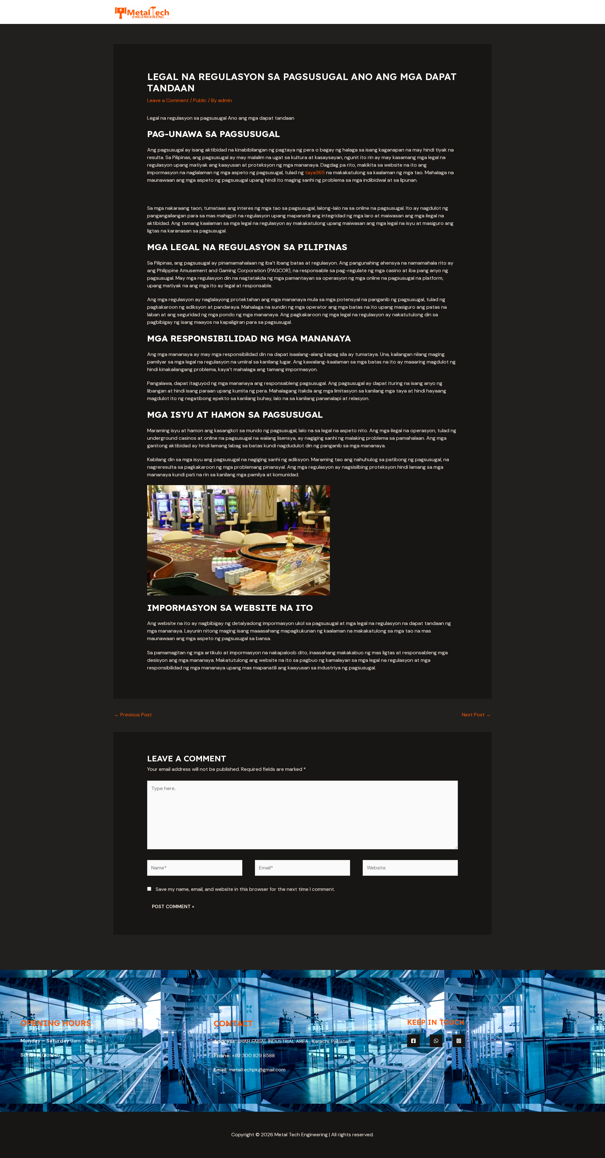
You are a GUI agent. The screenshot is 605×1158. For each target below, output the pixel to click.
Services (417, 11)
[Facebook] (413, 1041)
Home (366, 11)
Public (200, 100)
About (390, 11)
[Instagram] (458, 1041)
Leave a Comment (168, 100)
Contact (476, 11)
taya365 (315, 172)
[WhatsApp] (436, 1041)
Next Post (476, 714)
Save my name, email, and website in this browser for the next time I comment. (245, 889)
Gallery (447, 11)
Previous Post (133, 714)
